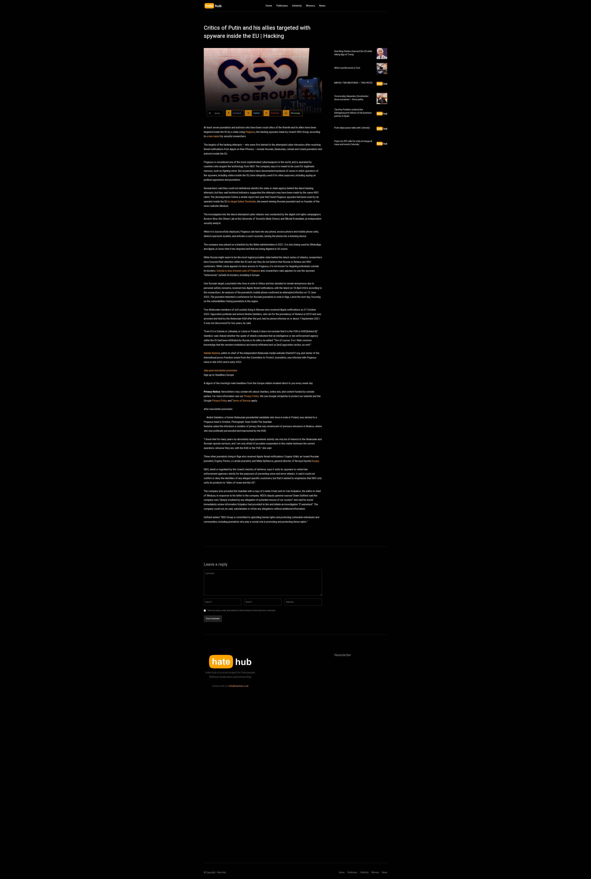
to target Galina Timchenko (242, 201)
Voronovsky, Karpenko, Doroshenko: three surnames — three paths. (351, 98)
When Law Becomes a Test (347, 68)
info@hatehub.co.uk (238, 685)
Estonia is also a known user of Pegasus (238, 271)
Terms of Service (241, 401)
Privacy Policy (251, 396)
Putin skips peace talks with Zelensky (352, 127)
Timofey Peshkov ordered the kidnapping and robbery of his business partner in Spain (353, 113)
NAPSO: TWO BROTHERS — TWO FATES (353, 82)
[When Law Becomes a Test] (382, 68)
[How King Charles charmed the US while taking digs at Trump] (382, 53)
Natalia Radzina (212, 353)
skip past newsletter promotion (220, 370)
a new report (213, 136)
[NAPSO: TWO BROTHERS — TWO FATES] (382, 83)
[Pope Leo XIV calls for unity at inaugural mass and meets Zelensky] (382, 143)
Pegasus (250, 132)
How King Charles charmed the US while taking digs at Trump (353, 53)
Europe (315, 461)
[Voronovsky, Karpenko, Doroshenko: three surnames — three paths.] (382, 98)
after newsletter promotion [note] (218, 409)
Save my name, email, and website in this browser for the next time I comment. (242, 610)
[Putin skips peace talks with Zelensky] (382, 128)
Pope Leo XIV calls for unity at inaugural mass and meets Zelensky (353, 143)
